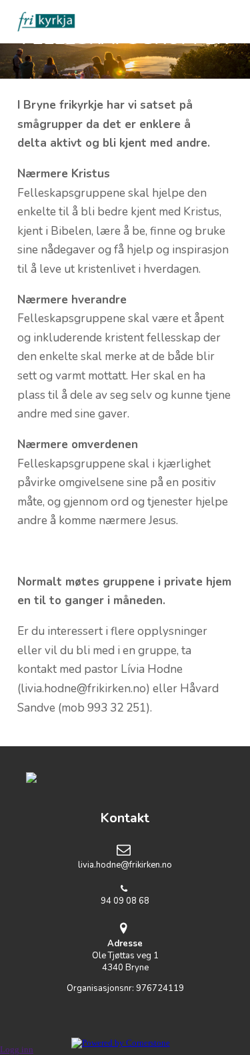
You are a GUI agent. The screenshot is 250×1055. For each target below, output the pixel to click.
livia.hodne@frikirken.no (125, 865)
